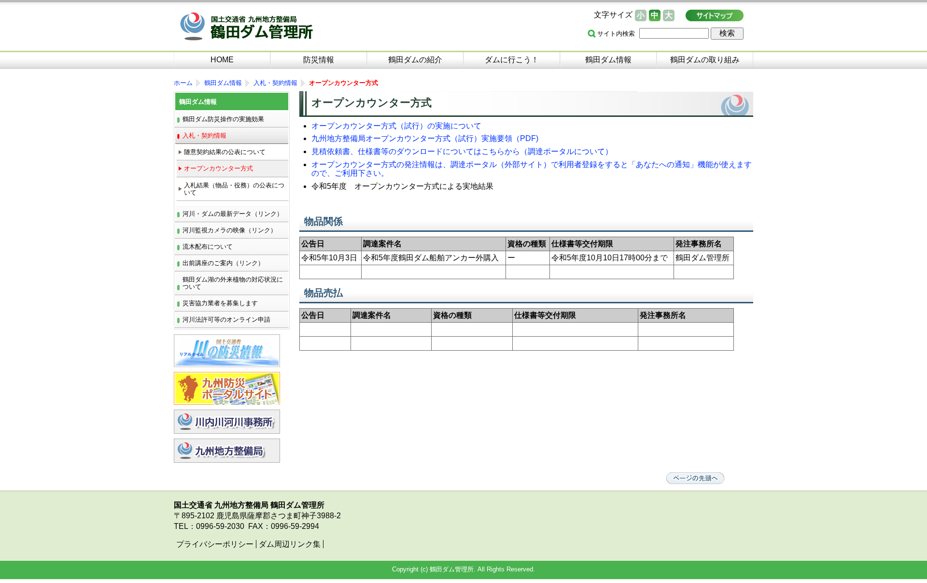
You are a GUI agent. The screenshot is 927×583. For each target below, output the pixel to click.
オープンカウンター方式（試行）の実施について (396, 126)
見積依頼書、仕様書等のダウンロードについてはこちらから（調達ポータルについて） (462, 151)
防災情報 (318, 60)
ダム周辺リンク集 (290, 544)
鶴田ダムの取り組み (705, 60)
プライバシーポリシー (214, 544)
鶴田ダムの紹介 (415, 60)
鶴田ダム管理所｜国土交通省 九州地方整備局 (263, 28)
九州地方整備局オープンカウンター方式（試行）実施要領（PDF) (424, 138)
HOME (222, 60)
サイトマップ (715, 15)
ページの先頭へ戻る (695, 478)
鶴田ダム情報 (608, 60)
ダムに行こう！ (512, 60)
